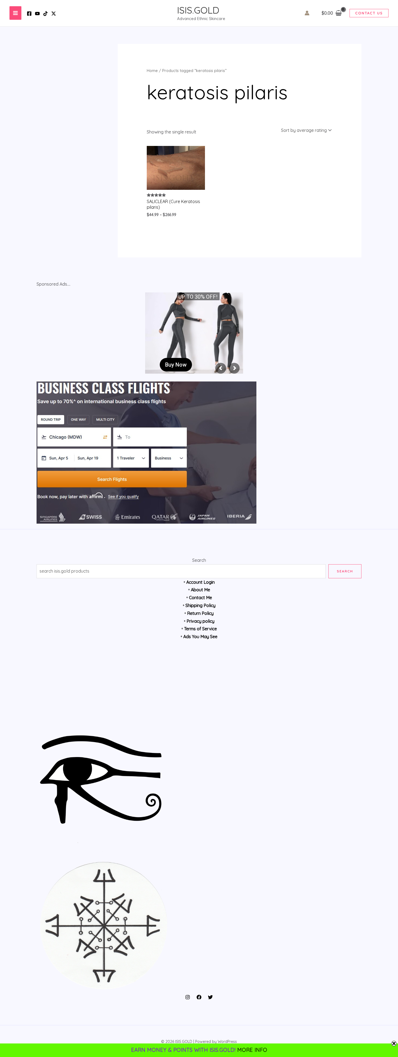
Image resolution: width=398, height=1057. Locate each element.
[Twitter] (210, 997)
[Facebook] (29, 13)
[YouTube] (37, 13)
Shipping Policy (200, 605)
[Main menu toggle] (15, 13)
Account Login (200, 582)
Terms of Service (200, 628)
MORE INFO (252, 1049)
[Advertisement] (199, 691)
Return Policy (200, 613)
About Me (200, 589)
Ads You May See (200, 636)
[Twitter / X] (53, 13)
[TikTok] (45, 13)
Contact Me (200, 597)
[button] (369, 13)
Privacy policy (200, 621)
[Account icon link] (307, 13)
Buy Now (176, 364)
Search (199, 560)
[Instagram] (187, 997)
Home (152, 70)
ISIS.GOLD (198, 10)
